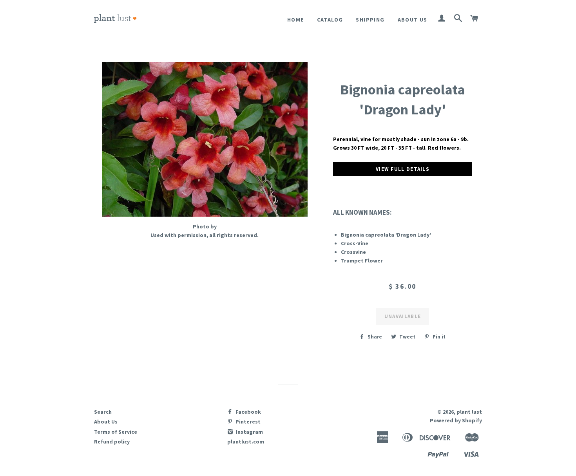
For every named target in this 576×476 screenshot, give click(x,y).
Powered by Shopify (456, 420)
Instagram (249, 431)
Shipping (370, 19)
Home (295, 19)
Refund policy (112, 441)
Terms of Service (115, 431)
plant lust (469, 411)
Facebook (247, 411)
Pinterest (247, 421)
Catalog (330, 19)
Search (103, 411)
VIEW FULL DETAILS (402, 169)
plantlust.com (245, 441)
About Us (412, 19)
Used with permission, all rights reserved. (204, 235)
